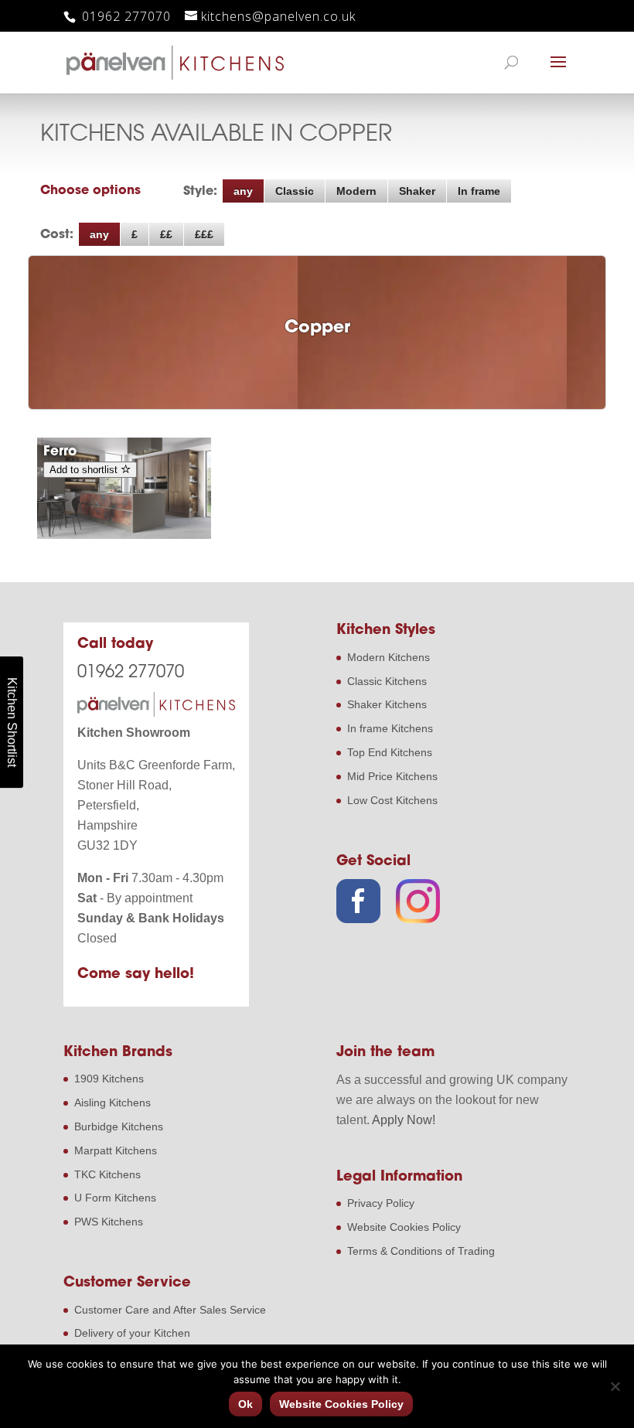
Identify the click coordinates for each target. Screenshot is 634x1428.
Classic (294, 191)
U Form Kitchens (115, 1197)
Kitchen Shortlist (12, 722)
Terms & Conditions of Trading (421, 1251)
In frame (479, 191)
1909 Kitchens (109, 1078)
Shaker (417, 191)
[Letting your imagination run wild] (124, 535)
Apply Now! (403, 1119)
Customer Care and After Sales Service (170, 1310)
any (243, 191)
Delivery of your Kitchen (132, 1333)
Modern (356, 191)
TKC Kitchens (107, 1174)
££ (166, 234)
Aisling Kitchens (112, 1102)
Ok (245, 1404)
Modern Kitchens (388, 657)
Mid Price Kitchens (392, 776)
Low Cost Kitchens (392, 800)
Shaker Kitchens (387, 704)
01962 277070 (124, 16)
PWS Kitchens (108, 1221)
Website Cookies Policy (404, 1227)
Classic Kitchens (387, 681)
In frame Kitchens (390, 728)
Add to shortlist (85, 469)
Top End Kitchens (389, 752)
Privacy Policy (380, 1203)
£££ (204, 234)
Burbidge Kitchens (118, 1126)
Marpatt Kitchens (115, 1150)
